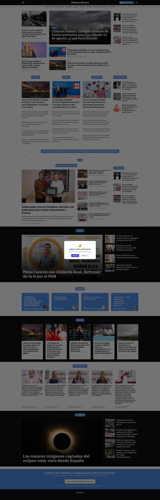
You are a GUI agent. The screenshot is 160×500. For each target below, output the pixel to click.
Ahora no (84, 255)
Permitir (75, 255)
